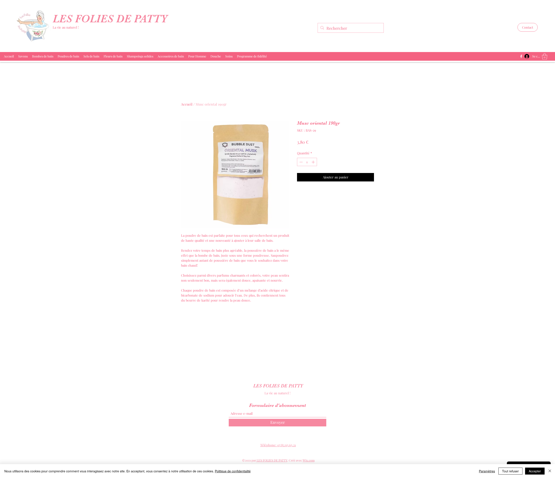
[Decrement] (301, 162)
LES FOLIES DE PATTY (111, 19)
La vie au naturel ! (66, 27)
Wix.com (309, 460)
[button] (527, 27)
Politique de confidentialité (233, 471)
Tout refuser (510, 471)
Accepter (535, 471)
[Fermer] (549, 471)
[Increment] (314, 162)
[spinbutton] (307, 162)
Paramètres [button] (487, 471)
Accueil (187, 104)
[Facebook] (521, 56)
